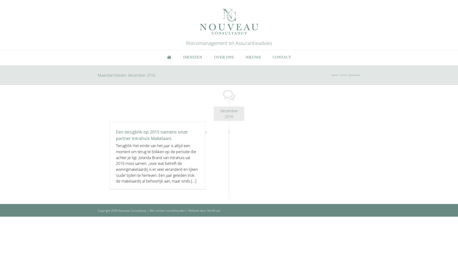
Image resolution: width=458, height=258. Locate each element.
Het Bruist (213, 211)
